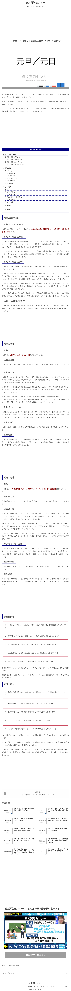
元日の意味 (8, 187)
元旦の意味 (8, 168)
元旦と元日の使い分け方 (14, 162)
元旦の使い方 (11, 176)
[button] (67, 973)
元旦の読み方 (11, 173)
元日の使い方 (11, 194)
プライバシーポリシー (63, 986)
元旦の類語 (10, 183)
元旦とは (9, 171)
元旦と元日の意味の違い (14, 157)
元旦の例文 (8, 205)
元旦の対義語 (11, 181)
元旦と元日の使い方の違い (15, 159)
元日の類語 (10, 202)
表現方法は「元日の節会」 (15, 197)
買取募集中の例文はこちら (35, 955)
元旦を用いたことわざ (13, 178)
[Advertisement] (35, 22)
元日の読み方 (11, 192)
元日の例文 (8, 209)
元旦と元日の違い (10, 154)
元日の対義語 (11, 199)
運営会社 (36, 986)
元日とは (9, 189)
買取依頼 (30, 986)
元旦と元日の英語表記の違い (16, 164)
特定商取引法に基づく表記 (48, 986)
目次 (34, 149)
